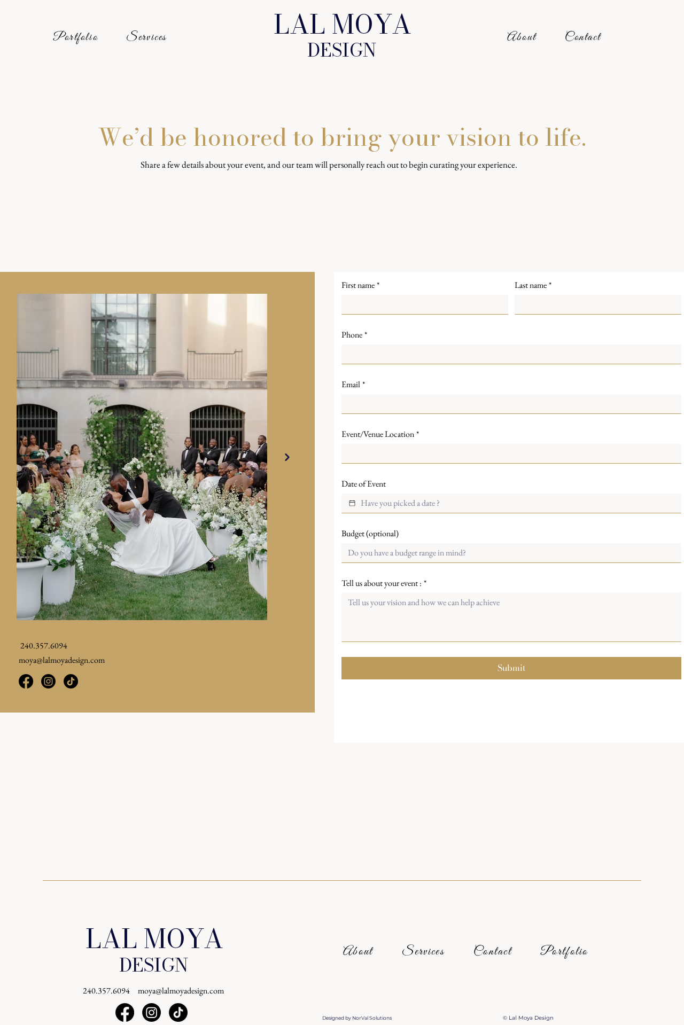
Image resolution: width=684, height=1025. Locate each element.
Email (353, 384)
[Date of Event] (352, 503)
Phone (354, 335)
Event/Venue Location (380, 434)
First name (360, 285)
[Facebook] (26, 681)
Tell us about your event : (383, 583)
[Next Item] (287, 457)
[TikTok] (71, 681)
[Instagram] (48, 681)
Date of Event (363, 484)
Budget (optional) (370, 533)
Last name (533, 285)
